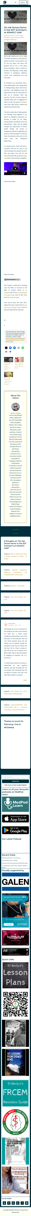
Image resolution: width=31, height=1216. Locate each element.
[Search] (27, 2)
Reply (25, 680)
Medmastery (15, 1212)
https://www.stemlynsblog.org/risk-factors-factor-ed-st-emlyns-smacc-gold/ (15, 339)
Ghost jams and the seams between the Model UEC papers (15, 863)
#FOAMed (7, 37)
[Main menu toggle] (15, 2)
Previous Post (15, 529)
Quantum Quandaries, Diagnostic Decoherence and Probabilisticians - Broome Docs (15, 572)
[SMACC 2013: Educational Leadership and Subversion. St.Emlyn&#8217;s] (8, 374)
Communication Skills (16, 37)
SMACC (21, 56)
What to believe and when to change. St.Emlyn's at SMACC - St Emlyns (15, 556)
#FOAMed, (24, 102)
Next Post (15, 533)
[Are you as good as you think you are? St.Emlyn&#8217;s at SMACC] (19, 359)
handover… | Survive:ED (17, 586)
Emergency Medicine (10, 39)
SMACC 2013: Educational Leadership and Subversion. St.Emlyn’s (8, 381)
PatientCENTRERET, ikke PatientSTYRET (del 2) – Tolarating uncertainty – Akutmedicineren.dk (15, 707)
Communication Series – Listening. (9, 860)
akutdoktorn (11, 623)
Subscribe (15, 781)
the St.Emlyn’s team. (13, 297)
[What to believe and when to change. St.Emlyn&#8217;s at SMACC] (8, 359)
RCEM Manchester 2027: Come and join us (11, 858)
